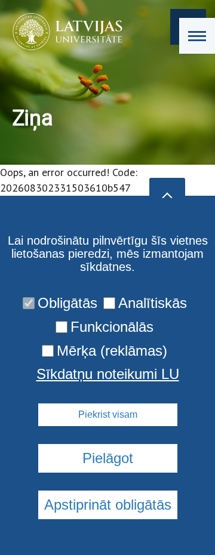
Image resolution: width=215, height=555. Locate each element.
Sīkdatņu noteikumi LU (107, 374)
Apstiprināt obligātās (107, 505)
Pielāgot (107, 458)
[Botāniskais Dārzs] (63, 31)
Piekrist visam (107, 414)
